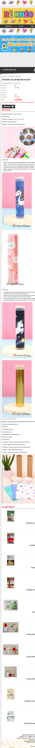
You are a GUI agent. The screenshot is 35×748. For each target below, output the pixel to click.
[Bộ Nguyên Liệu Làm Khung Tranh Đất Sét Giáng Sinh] (10, 516)
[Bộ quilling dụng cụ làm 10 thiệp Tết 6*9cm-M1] (10, 671)
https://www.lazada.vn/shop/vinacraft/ (17, 452)
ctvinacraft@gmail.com (12, 424)
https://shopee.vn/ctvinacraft (15, 449)
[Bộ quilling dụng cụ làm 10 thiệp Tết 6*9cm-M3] (10, 627)
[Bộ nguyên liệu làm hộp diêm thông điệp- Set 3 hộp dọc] (10, 694)
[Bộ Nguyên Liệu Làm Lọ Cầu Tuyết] (10, 560)
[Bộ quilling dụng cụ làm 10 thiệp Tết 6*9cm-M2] (10, 649)
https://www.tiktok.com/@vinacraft (16, 444)
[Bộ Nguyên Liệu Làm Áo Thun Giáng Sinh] (10, 538)
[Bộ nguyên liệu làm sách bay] (10, 605)
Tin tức (21, 26)
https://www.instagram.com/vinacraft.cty (19, 442)
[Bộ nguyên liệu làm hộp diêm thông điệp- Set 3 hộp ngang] (10, 716)
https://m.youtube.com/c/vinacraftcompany (19, 447)
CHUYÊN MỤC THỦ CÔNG (14, 76)
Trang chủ (8, 26)
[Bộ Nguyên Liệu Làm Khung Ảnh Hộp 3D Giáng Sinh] (10, 582)
